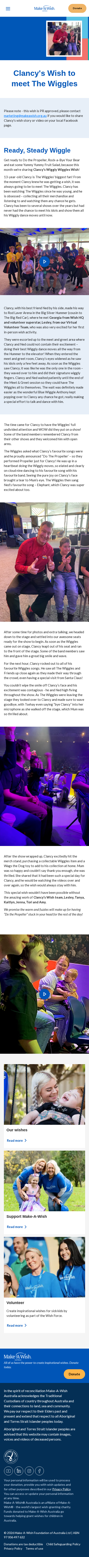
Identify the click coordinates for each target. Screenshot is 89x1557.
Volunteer (15, 1303)
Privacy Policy (61, 1489)
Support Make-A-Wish (26, 1216)
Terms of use (34, 1548)
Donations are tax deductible (24, 1544)
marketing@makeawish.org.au (25, 116)
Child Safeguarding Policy (63, 1544)
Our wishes (16, 1130)
